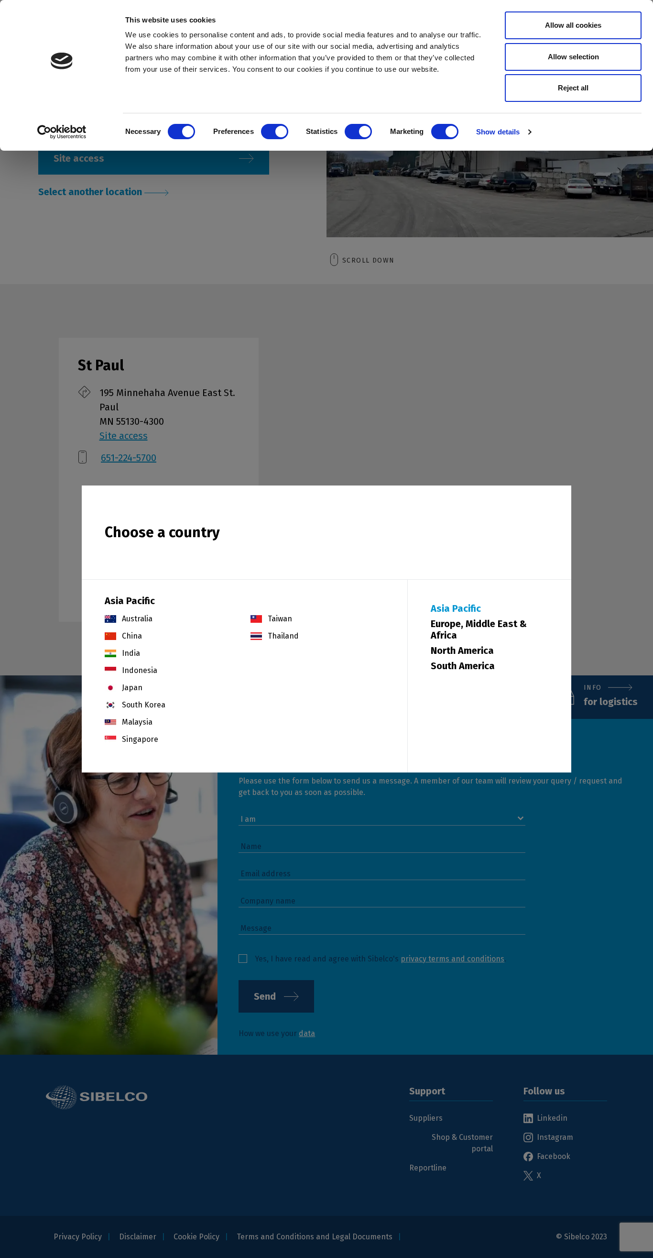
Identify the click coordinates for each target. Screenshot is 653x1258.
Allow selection (573, 57)
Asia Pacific (456, 608)
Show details (498, 132)
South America (463, 666)
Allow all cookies (573, 25)
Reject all (573, 88)
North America (462, 650)
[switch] (274, 131)
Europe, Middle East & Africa (479, 629)
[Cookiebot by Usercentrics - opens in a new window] (62, 132)
